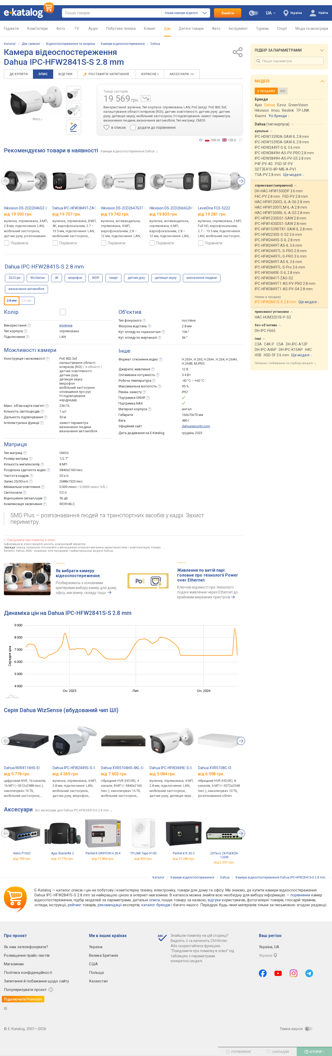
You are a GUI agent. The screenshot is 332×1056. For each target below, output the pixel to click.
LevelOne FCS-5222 (214, 208)
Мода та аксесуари (311, 28)
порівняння (300, 895)
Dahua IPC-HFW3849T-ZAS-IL (76, 208)
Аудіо (93, 28)
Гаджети (11, 28)
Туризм (262, 28)
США (93, 964)
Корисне (150, 74)
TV (77, 28)
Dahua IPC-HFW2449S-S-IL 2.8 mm (80, 768)
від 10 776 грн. (62, 859)
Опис (43, 74)
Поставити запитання (109, 74)
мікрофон (75, 278)
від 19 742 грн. (115, 213)
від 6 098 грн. (211, 773)
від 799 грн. (22, 859)
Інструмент (238, 28)
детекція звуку (166, 278)
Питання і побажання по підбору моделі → (285, 363)
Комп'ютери (37, 28)
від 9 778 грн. (17, 773)
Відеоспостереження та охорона (70, 44)
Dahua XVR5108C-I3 (214, 768)
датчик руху (136, 278)
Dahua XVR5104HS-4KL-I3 (122, 768)
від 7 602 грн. (114, 773)
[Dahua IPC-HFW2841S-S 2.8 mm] (73, 93)
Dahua (155, 44)
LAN (62, 337)
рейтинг (74, 905)
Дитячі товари (191, 28)
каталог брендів (155, 905)
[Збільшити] (36, 100)
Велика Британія (103, 955)
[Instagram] (294, 973)
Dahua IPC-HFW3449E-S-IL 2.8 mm (177, 768)
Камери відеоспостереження (123, 44)
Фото (60, 28)
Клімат (150, 28)
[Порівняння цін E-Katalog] (29, 13)
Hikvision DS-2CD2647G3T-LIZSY (127, 208)
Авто (216, 28)
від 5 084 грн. (162, 773)
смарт (113, 278)
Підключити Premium (23, 999)
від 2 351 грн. (224, 862)
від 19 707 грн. (66, 213)
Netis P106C (22, 853)
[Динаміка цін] (146, 98)
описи (154, 900)
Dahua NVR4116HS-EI (21, 768)
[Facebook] (263, 973)
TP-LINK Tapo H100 (143, 853)
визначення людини (201, 278)
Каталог (10, 44)
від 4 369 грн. (65, 773)
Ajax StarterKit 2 (62, 853)
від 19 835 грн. (163, 213)
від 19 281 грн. (212, 213)
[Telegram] (309, 973)
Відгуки (65, 74)
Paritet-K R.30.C (184, 853)
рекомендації (110, 905)
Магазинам (14, 964)
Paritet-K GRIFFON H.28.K (103, 853)
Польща (96, 972)
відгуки (214, 900)
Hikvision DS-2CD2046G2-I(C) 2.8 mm (34, 208)
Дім (167, 28)
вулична (65, 325)
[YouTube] (278, 973)
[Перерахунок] (200, 139)
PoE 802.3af (68, 358)
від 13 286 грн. (184, 859)
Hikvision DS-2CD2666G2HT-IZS (175, 208)
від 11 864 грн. (103, 859)
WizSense (37, 278)
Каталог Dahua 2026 (18, 550)
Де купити (18, 74)
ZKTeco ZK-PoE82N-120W (224, 855)
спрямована (69, 331)
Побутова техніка (121, 28)
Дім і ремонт (31, 44)
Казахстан (98, 981)
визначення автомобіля (26, 289)
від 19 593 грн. (18, 213)
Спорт (282, 28)
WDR (95, 278)
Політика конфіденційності (28, 972)
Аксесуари (181, 74)
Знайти (227, 13)
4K (56, 278)
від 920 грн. (143, 859)
